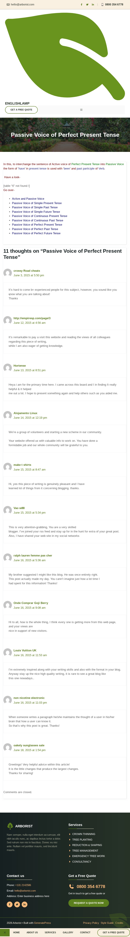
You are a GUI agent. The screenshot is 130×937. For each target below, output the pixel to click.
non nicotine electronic (29, 698)
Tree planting (82, 839)
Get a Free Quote (21, 109)
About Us (32, 932)
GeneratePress (42, 922)
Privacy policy (91, 922)
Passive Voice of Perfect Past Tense (35, 229)
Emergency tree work (88, 856)
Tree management (85, 850)
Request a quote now (89, 903)
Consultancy (81, 861)
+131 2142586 (23, 885)
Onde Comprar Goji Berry (31, 603)
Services (50, 932)
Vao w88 (19, 508)
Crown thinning (83, 834)
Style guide (107, 922)
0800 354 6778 (114, 4)
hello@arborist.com (22, 4)
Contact (85, 932)
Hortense (20, 365)
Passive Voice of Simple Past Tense (35, 207)
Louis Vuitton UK (25, 650)
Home (16, 932)
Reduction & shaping (87, 845)
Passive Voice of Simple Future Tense (36, 211)
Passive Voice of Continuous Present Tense (39, 216)
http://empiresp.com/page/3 (32, 318)
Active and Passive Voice (28, 198)
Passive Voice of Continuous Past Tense (37, 220)
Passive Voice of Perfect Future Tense (36, 233)
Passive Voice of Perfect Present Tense (37, 224)
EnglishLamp (17, 103)
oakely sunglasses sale (29, 745)
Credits (119, 922)
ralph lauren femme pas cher (33, 555)
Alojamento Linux (25, 413)
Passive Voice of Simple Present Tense (37, 203)
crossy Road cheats (27, 270)
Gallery (68, 932)
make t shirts (22, 464)
